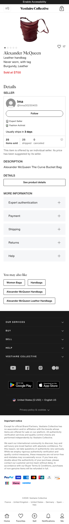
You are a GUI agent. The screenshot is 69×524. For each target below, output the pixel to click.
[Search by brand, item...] (7, 8)
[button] (61, 8)
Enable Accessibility (34, 2)
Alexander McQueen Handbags (25, 292)
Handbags (36, 282)
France (8, 502)
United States (37, 502)
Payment (14, 216)
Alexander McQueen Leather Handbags (29, 301)
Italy (34, 504)
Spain (59, 502)
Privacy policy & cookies (33, 409)
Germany (50, 502)
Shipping (14, 229)
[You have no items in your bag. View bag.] (61, 8)
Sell (9, 339)
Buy (8, 330)
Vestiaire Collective (21, 356)
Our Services (15, 322)
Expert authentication (23, 202)
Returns (13, 242)
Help (11, 256)
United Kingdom (20, 502)
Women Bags (14, 282)
